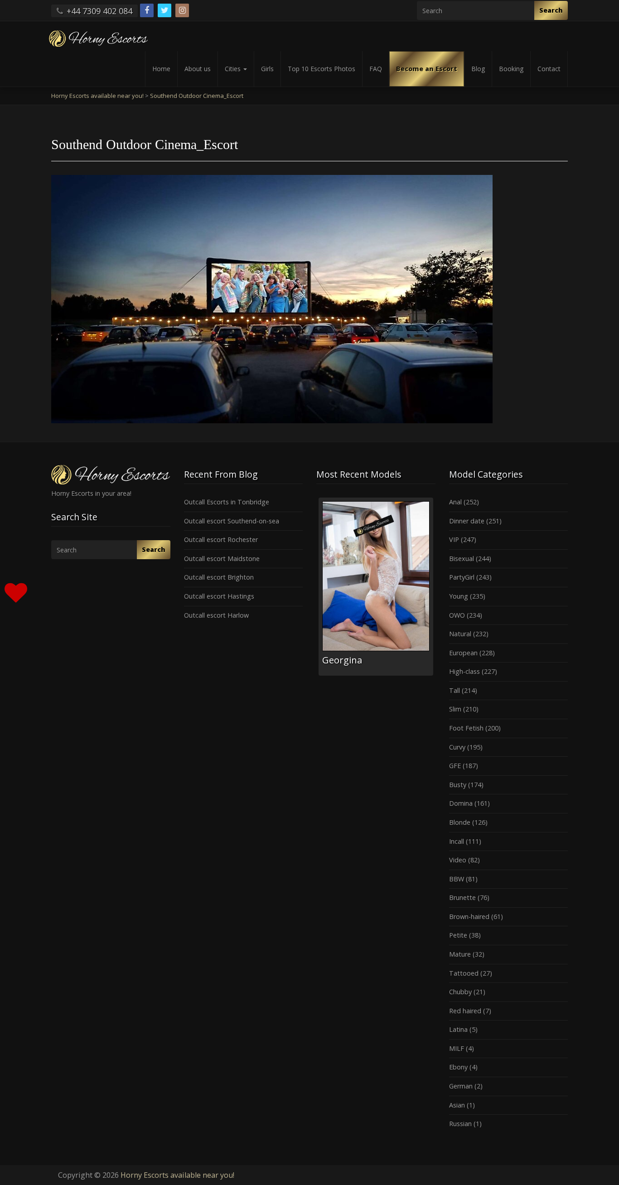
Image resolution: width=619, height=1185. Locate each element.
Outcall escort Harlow (216, 615)
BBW (456, 879)
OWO (457, 615)
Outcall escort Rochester (221, 539)
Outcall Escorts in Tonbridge (226, 502)
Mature (460, 954)
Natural (460, 633)
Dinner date (466, 521)
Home (161, 68)
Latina (458, 1029)
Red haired (465, 1010)
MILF (456, 1048)
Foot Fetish (466, 728)
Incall (456, 841)
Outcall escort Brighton (219, 577)
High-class (464, 671)
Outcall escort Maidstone (222, 558)
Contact (549, 68)
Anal (455, 502)
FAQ (375, 68)
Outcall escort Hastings (219, 596)
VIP (454, 539)
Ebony (458, 1067)
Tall (454, 690)
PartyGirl (461, 577)
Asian (457, 1105)
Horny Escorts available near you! (177, 1175)
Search (551, 10)
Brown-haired (469, 916)
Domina (461, 803)
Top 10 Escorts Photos (321, 68)
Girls (267, 68)
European (463, 652)
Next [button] (435, 590)
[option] (376, 587)
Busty (457, 784)
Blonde (459, 822)
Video (457, 860)
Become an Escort (426, 68)
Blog (478, 68)
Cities (233, 68)
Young (458, 596)
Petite (458, 935)
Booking (511, 68)
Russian (460, 1123)
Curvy (457, 747)
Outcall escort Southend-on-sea (231, 521)
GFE (455, 765)
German (461, 1086)
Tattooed (464, 973)
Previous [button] (316, 590)
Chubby (460, 991)
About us (197, 68)
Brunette (462, 897)
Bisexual (461, 558)
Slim (455, 709)
